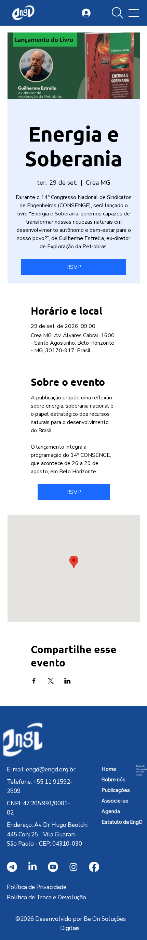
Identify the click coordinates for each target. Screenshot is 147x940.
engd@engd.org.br (51, 769)
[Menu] (134, 13)
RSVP (73, 267)
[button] (117, 13)
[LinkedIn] (32, 867)
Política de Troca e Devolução (46, 897)
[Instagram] (73, 867)
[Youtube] (53, 867)
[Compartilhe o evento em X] (51, 681)
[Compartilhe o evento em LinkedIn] (67, 681)
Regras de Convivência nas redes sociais (141, 770)
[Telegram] (12, 867)
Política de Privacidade (36, 887)
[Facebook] (94, 867)
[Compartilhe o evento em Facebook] (34, 681)
